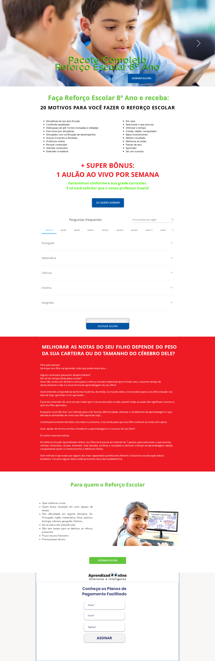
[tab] (49, 230)
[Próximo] (198, 43)
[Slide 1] (107, 79)
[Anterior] (16, 43)
